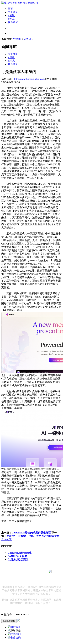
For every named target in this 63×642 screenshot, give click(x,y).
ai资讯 (11, 15)
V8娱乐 (17, 39)
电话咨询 (15, 637)
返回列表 (6, 539)
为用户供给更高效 (18, 559)
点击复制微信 (9, 621)
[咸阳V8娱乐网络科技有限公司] (19, 2)
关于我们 (13, 12)
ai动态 (11, 18)
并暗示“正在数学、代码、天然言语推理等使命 (32, 536)
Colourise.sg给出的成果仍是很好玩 (31, 532)
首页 (10, 8)
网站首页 (15, 627)
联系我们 (13, 22)
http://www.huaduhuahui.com (29, 79)
